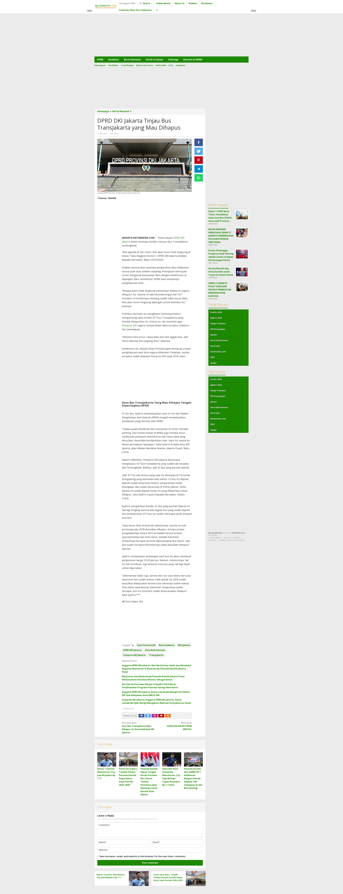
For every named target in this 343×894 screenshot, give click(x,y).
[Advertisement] (171, 35)
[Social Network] (157, 10)
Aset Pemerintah (146, 645)
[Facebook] (141, 715)
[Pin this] (198, 160)
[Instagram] (155, 715)
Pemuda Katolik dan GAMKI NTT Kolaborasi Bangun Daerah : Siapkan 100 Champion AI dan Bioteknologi (193, 778)
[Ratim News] (105, 6)
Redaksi (237, 537)
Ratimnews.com (218, 351)
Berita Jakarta (166, 645)
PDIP (212, 357)
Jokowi (213, 334)
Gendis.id (227, 533)
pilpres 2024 (216, 318)
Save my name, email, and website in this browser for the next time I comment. (143, 856)
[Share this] (198, 142)
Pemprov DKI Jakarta (134, 655)
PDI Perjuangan (217, 329)
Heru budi (215, 346)
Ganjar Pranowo (218, 323)
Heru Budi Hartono (155, 650)
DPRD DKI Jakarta (132, 650)
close (89, 11)
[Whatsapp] (198, 178)
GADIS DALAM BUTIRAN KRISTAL (179, 726)
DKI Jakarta (184, 645)
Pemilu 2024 (216, 312)
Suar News (212, 535)
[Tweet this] (198, 151)
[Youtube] (161, 715)
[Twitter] (148, 715)
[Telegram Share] (198, 169)
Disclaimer (212, 540)
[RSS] (168, 715)
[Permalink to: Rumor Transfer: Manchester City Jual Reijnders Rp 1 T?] (106, 759)
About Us (227, 537)
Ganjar (213, 363)
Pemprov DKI (129, 325)
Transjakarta (156, 655)
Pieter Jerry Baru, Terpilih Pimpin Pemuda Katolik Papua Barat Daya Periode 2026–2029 (168, 877)
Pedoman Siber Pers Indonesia (232, 540)
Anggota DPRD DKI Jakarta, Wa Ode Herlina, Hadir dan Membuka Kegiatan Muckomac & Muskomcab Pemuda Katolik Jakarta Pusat (156, 668)
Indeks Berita (215, 537)
